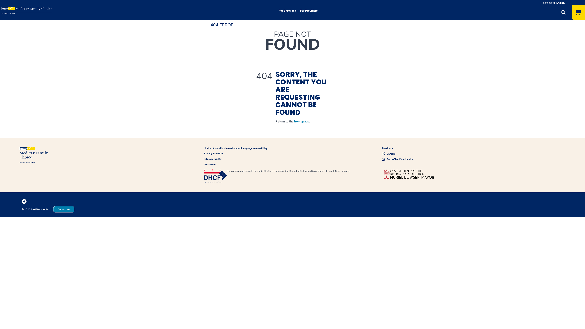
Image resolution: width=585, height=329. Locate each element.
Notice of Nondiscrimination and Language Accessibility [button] (236, 148)
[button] (563, 12)
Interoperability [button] (213, 159)
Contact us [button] (64, 209)
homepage (301, 121)
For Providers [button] (309, 10)
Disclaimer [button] (210, 164)
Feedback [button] (387, 148)
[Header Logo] (17, 8)
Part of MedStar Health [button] (400, 159)
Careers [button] (391, 154)
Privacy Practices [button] (213, 153)
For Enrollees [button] (287, 10)
